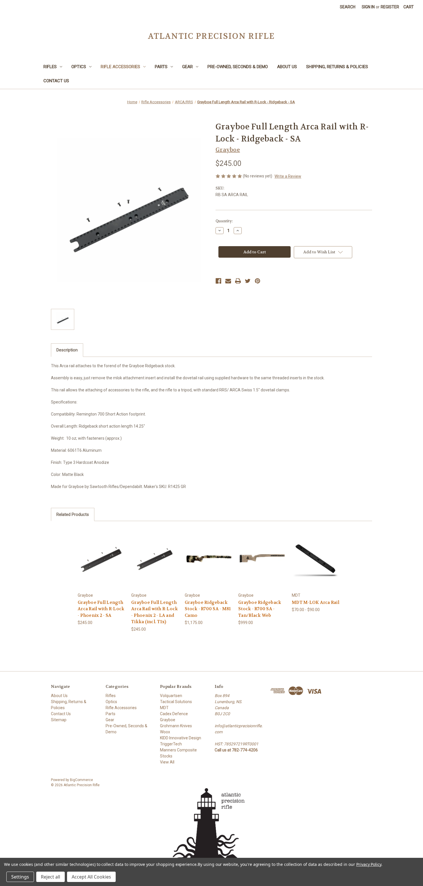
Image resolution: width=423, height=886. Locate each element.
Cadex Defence (174, 713)
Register (390, 7)
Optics (78, 66)
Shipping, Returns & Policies (337, 66)
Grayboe (167, 719)
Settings (20, 877)
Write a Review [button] (288, 176)
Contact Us (56, 80)
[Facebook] (218, 281)
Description (67, 350)
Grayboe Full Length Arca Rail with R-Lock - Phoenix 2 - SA (101, 609)
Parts (161, 66)
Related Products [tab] (72, 514)
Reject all (50, 877)
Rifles (50, 66)
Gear (187, 66)
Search (347, 7)
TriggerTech (171, 744)
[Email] (228, 281)
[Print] (238, 281)
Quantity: (224, 221)
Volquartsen (171, 695)
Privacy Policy (368, 864)
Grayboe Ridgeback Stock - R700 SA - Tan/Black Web (259, 609)
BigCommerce (81, 780)
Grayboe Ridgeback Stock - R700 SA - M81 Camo (208, 609)
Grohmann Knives (176, 726)
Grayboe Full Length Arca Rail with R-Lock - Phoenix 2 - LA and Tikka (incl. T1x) (154, 612)
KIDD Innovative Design (180, 738)
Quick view (101, 553)
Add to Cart (101, 563)
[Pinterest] (257, 281)
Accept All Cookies (91, 877)
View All (167, 762)
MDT (164, 707)
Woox (165, 732)
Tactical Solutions (176, 701)
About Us (287, 66)
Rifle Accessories (120, 66)
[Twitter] (248, 281)
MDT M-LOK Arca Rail (315, 602)
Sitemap (58, 719)
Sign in (368, 7)
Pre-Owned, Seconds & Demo (237, 66)
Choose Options (208, 563)
